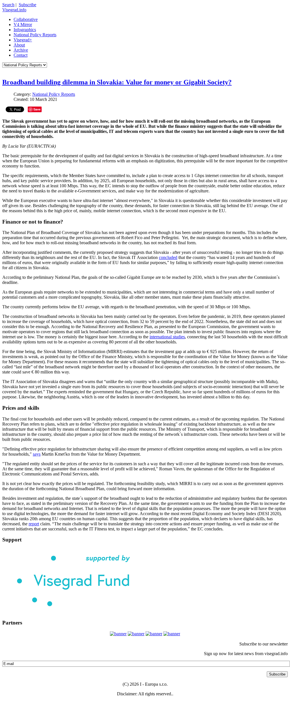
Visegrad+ (23, 39)
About (19, 45)
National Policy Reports (35, 34)
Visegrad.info (14, 9)
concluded (168, 257)
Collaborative (26, 19)
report (34, 523)
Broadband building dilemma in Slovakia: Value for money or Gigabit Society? (117, 82)
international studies (167, 336)
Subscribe (27, 4)
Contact (20, 55)
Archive (21, 50)
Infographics (25, 29)
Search (8, 4)
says (36, 454)
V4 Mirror (23, 24)
